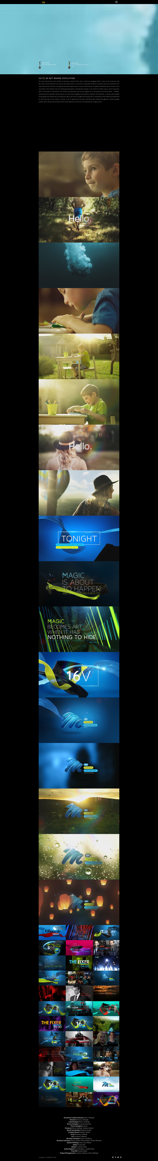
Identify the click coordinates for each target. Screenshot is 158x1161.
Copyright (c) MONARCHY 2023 (47, 1157)
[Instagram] (121, 1157)
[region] (116, 2)
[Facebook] (115, 1157)
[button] (116, 2)
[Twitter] (118, 1157)
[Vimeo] (113, 1157)
